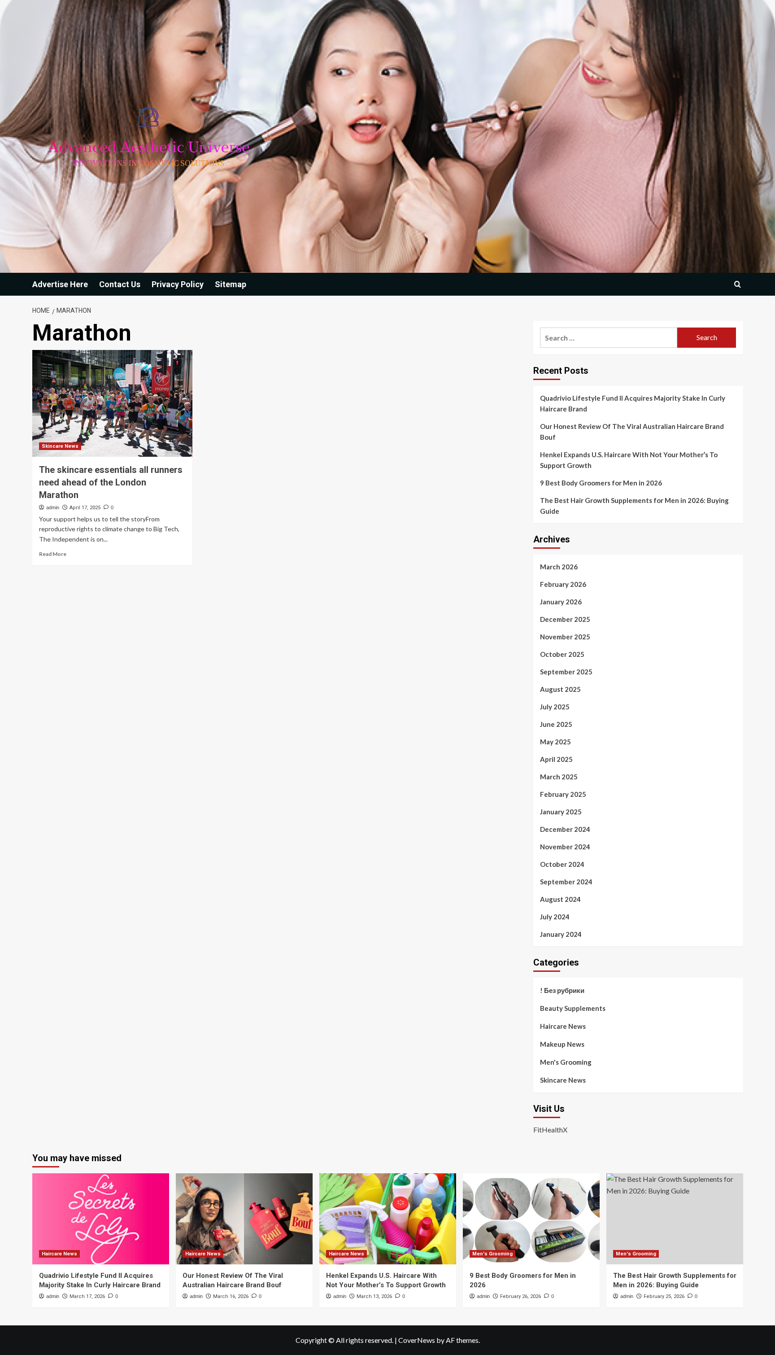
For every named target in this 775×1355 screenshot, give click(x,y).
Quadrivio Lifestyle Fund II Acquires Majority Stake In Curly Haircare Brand (632, 403)
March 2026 (559, 567)
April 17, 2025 (85, 508)
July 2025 (555, 707)
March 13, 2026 (374, 1296)
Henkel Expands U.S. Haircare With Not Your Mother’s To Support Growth (629, 459)
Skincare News (60, 446)
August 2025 (560, 689)
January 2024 (561, 934)
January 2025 (561, 812)
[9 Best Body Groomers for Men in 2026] (531, 1218)
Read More (52, 554)
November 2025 (565, 637)
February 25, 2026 (664, 1296)
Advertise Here (60, 284)
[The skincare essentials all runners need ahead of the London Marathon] (112, 403)
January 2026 (561, 602)
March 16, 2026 (230, 1296)
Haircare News (563, 1026)
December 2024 (565, 829)
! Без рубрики (562, 990)
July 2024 (555, 917)
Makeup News (562, 1044)
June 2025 (556, 724)
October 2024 (562, 864)
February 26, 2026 (520, 1296)
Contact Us (119, 284)
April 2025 (556, 759)
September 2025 (566, 672)
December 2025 (565, 619)
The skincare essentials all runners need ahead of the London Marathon (111, 482)
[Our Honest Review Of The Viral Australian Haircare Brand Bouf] (244, 1218)
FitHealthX (550, 1129)
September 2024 (566, 882)
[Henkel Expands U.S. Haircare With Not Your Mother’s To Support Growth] (387, 1218)
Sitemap (230, 284)
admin (52, 507)
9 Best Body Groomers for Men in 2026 (601, 483)
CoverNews (416, 1340)
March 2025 (559, 777)
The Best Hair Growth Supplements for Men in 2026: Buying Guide (634, 505)
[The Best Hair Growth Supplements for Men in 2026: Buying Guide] (674, 1218)
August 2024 (560, 899)
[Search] (737, 284)
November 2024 (565, 847)
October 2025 (562, 654)
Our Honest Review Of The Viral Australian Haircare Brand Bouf (632, 431)
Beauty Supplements (572, 1008)
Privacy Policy (178, 284)
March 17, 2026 (87, 1296)
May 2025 (555, 742)
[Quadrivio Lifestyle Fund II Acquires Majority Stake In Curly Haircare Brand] (100, 1218)
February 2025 (563, 794)
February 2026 (563, 584)
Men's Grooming (566, 1062)
